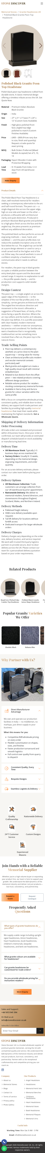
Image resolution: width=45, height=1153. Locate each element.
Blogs (5, 1088)
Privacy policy (8, 1101)
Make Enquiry (10, 180)
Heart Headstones (33, 1102)
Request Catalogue (32, 897)
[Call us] (4, 1142)
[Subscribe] (40, 1031)
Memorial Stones (9, 12)
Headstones (31, 1084)
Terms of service (10, 1096)
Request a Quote (10, 897)
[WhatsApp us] (4, 1148)
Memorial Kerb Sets (34, 1088)
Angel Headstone (33, 1080)
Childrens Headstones (31, 1097)
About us (7, 1080)
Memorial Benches (33, 1092)
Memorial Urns (32, 1118)
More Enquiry (22, 992)
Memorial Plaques (33, 1114)
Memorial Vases (32, 1106)
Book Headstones (33, 1110)
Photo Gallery (8, 1105)
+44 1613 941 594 (9, 1012)
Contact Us (7, 1092)
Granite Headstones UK (30, 12)
